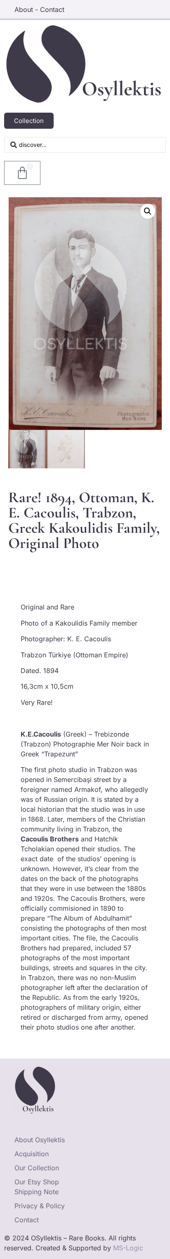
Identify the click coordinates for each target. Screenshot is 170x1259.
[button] (147, 211)
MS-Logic (128, 1248)
